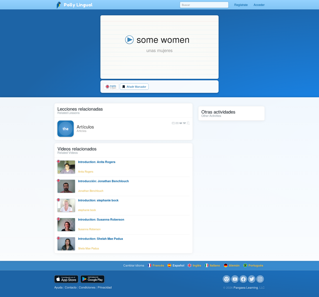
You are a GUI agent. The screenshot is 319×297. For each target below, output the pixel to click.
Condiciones (87, 287)
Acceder (259, 5)
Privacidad (105, 287)
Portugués (255, 265)
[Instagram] (260, 279)
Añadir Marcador (136, 86)
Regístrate (241, 5)
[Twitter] (252, 279)
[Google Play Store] (92, 279)
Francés (158, 265)
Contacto (71, 287)
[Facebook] (243, 279)
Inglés (196, 265)
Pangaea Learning (246, 287)
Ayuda (58, 287)
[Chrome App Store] (226, 279)
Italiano (214, 265)
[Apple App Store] (66, 279)
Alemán (234, 265)
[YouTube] (235, 279)
